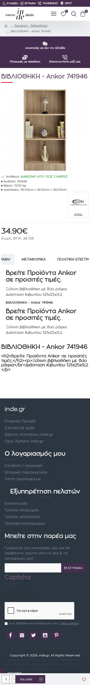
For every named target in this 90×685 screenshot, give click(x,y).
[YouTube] (45, 635)
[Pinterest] (56, 635)
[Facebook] (10, 635)
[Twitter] (33, 635)
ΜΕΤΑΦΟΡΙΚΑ (34, 259)
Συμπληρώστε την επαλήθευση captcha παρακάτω (20, 595)
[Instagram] (22, 635)
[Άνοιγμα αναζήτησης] (72, 14)
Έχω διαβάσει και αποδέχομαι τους (44, 623)
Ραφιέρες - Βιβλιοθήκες (31, 25)
